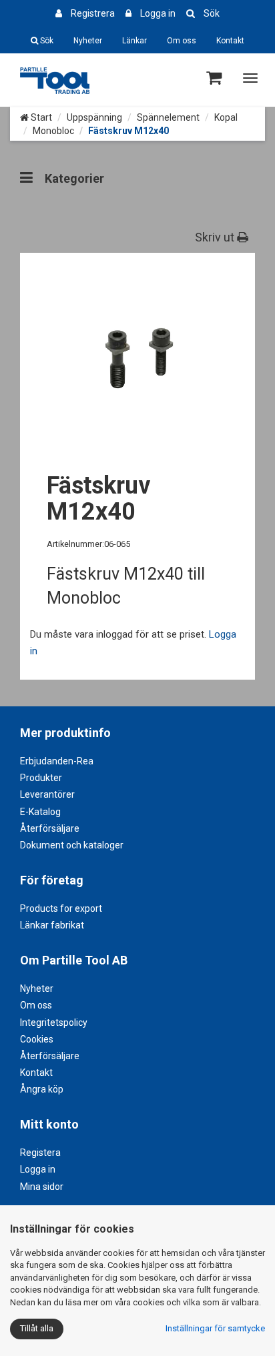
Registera (40, 1152)
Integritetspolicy (53, 1022)
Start (40, 117)
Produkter (41, 777)
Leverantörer (47, 794)
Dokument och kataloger (71, 845)
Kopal (226, 117)
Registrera (93, 13)
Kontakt (230, 40)
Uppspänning (94, 117)
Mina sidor (41, 1186)
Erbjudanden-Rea (56, 761)
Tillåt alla (36, 1328)
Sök (212, 13)
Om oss (181, 40)
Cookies (36, 1039)
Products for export (61, 908)
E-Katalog (40, 811)
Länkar (134, 40)
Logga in (158, 13)
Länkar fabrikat (52, 925)
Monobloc (53, 130)
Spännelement (168, 117)
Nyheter (87, 40)
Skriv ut (216, 237)
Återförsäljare (49, 828)
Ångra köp (41, 1089)
